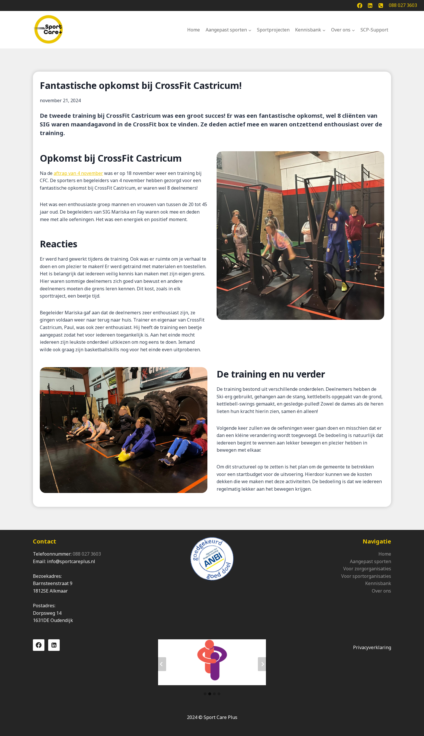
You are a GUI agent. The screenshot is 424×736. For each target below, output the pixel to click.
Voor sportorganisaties (366, 576)
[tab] (205, 693)
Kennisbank (378, 583)
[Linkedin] (370, 5)
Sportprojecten (273, 30)
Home (193, 30)
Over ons (381, 591)
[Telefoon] (381, 5)
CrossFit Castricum (133, 115)
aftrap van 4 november (78, 173)
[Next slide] (262, 664)
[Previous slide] (161, 664)
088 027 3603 (87, 554)
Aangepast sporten (370, 561)
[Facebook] (359, 5)
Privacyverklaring (372, 647)
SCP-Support (374, 30)
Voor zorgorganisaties (367, 568)
